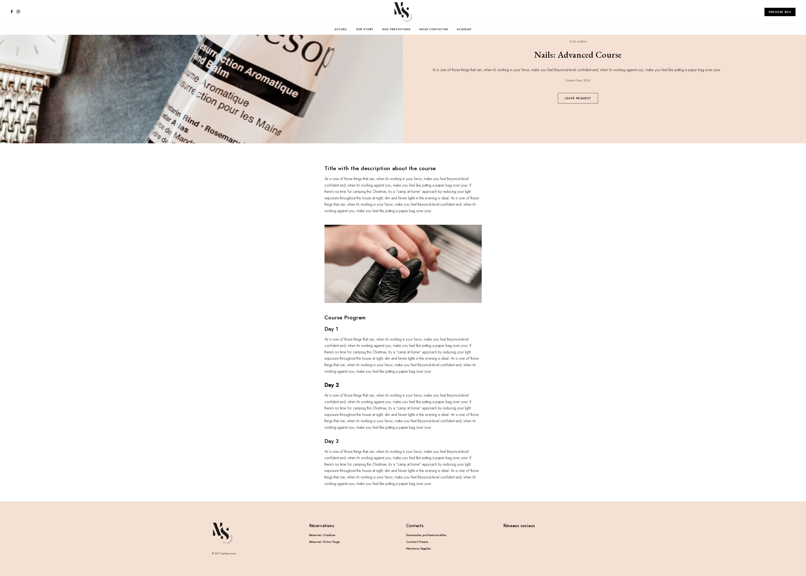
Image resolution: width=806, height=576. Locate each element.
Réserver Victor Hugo (324, 542)
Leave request (578, 98)
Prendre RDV (780, 12)
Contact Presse (417, 542)
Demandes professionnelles (426, 535)
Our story (364, 29)
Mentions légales (418, 548)
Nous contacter (433, 29)
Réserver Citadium (322, 535)
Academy (464, 29)
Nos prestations (396, 29)
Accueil (341, 29)
